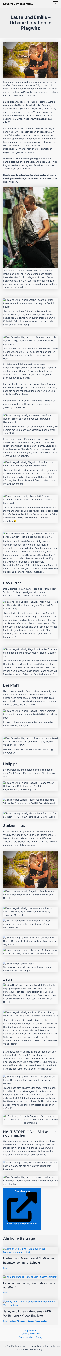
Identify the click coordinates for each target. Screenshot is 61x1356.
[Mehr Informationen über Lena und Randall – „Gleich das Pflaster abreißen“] (30, 1277)
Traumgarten (41, 1321)
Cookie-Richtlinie (31, 1333)
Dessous (22, 1321)
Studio (31, 1321)
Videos (13, 1321)
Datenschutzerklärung (30, 1337)
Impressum (30, 1330)
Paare (6, 1268)
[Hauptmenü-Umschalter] (55, 3)
